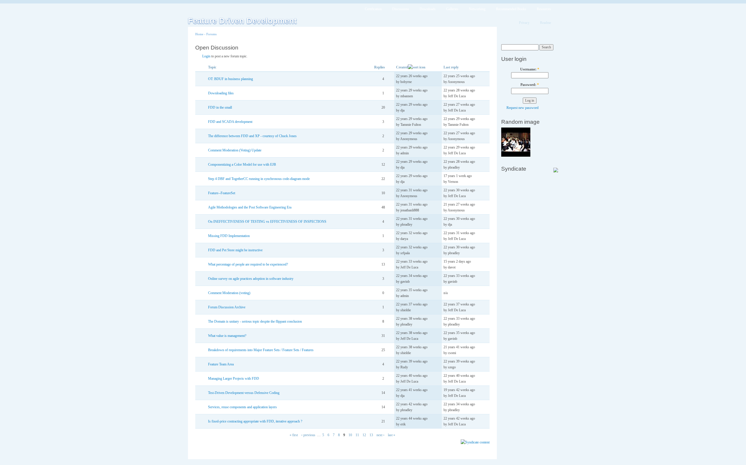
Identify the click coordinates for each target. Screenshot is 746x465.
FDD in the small (220, 107)
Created (402, 67)
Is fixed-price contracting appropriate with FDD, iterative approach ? (255, 421)
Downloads (428, 9)
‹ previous (308, 435)
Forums (211, 34)
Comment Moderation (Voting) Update (234, 150)
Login (206, 56)
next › (380, 435)
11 (357, 435)
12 (364, 435)
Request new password (522, 108)
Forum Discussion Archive (226, 307)
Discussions (400, 9)
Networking (477, 9)
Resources (544, 9)
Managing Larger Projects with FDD (233, 378)
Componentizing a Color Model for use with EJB (242, 164)
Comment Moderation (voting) (229, 293)
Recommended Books (511, 9)
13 (371, 435)
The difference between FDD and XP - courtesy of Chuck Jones (252, 136)
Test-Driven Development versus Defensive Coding (243, 393)
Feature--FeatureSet (221, 193)
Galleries (452, 9)
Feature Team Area (221, 364)
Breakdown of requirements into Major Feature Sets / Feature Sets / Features (261, 350)
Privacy (524, 23)
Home (199, 34)
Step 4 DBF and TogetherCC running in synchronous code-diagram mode (259, 179)
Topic (212, 67)
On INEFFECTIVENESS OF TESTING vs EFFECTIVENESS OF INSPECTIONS (267, 222)
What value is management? (227, 336)
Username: (529, 69)
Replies (379, 67)
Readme (545, 23)
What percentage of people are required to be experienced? (248, 264)
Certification (373, 9)
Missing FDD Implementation (229, 236)
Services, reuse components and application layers (242, 407)
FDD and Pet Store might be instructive (235, 250)
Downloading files (221, 93)
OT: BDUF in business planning (230, 79)
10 (350, 435)
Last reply (451, 67)
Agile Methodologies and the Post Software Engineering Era (249, 207)
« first (294, 435)
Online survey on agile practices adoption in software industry (250, 279)
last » (391, 435)
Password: (529, 85)
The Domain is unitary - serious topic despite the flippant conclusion (255, 321)
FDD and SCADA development (230, 122)
